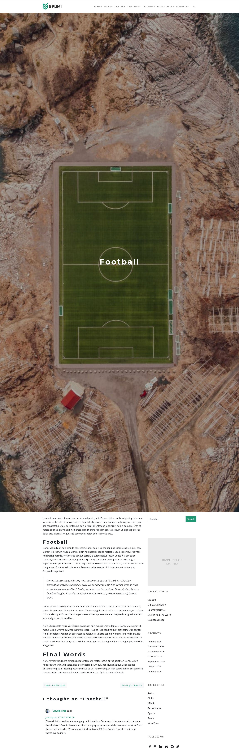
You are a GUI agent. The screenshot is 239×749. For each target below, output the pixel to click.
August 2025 (154, 666)
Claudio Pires (59, 710)
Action (151, 693)
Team (151, 718)
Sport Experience (157, 609)
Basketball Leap (156, 619)
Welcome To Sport (55, 685)
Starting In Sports (131, 685)
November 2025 (156, 651)
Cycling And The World (159, 614)
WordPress (153, 723)
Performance (154, 708)
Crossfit (152, 599)
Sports (151, 713)
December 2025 (156, 646)
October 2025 (155, 656)
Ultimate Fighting (157, 604)
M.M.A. (151, 703)
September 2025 (156, 661)
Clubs (151, 698)
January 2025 (154, 671)
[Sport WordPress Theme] (52, 6)
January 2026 (154, 641)
